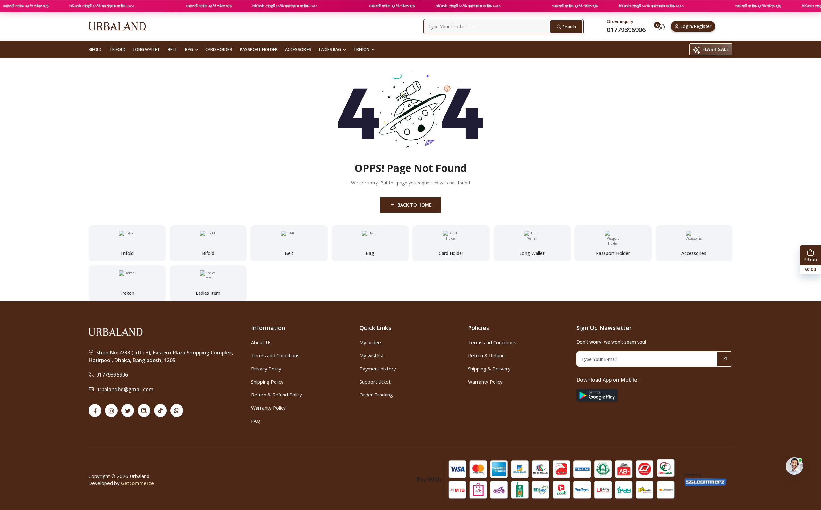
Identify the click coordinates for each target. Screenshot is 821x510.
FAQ (255, 421)
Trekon (361, 49)
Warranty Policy (268, 407)
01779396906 (112, 374)
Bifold (95, 49)
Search (569, 27)
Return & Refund (486, 355)
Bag (189, 49)
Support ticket (375, 381)
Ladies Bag (330, 49)
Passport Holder (258, 49)
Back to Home (414, 205)
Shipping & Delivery (489, 368)
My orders (371, 342)
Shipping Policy (267, 381)
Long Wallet (146, 49)
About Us (261, 342)
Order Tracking (376, 394)
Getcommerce (137, 483)
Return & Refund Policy (276, 394)
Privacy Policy (266, 368)
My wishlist (372, 355)
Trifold (117, 49)
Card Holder (218, 49)
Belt (172, 49)
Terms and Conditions (275, 355)
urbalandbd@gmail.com (125, 389)
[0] (661, 26)
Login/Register (695, 26)
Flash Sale (715, 49)
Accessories (298, 49)
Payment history (378, 368)
